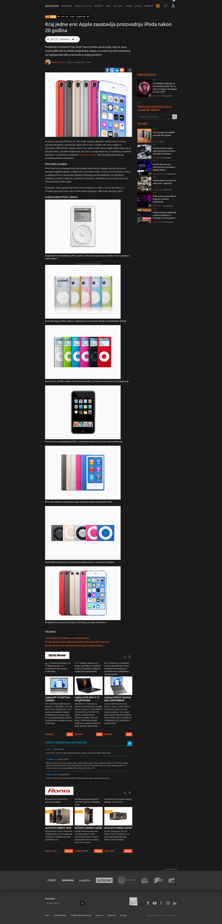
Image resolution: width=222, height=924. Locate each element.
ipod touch (65, 17)
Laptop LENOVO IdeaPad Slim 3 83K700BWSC (117, 699)
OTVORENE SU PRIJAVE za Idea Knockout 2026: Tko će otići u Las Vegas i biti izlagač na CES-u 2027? (165, 87)
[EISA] (133, 901)
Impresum (100, 915)
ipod (58, 17)
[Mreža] (85, 880)
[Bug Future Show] (127, 880)
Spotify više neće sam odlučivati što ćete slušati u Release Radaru (74, 645)
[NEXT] (129, 656)
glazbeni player (81, 17)
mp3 (88, 17)
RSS (47, 915)
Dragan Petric (157, 96)
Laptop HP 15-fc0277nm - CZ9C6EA (58, 699)
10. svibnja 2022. (62, 774)
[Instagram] (168, 903)
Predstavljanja (82, 6)
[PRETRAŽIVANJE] (165, 6)
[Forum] (51, 880)
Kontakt (123, 915)
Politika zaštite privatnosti (81, 915)
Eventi (138, 6)
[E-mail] (122, 70)
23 (149, 189)
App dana (118, 6)
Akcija (69, 851)
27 (149, 141)
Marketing (112, 915)
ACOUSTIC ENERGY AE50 (58, 828)
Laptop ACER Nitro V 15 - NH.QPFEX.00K (87, 699)
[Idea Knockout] (145, 880)
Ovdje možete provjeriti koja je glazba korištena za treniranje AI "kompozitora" (164, 215)
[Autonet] (104, 880)
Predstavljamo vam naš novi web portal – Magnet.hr (164, 181)
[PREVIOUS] (125, 656)
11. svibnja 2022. (57, 749)
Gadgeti (53, 17)
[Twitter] (112, 70)
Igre (108, 6)
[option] (59, 699)
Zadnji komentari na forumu (66, 742)
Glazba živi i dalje (88, 154)
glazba (72, 17)
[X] (161, 903)
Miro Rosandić (157, 190)
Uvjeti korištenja (59, 915)
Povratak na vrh (171, 869)
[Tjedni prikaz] (158, 6)
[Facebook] (107, 70)
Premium (149, 6)
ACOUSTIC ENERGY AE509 (88, 828)
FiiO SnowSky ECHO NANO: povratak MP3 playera (67, 638)
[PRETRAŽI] (174, 116)
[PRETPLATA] (82, 903)
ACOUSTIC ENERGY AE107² (118, 828)
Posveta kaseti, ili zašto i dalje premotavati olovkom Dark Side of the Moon (77, 641)
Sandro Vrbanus (58, 62)
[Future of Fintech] (172, 880)
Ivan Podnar (156, 158)
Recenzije (67, 6)
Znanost (98, 6)
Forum (129, 6)
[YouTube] (154, 903)
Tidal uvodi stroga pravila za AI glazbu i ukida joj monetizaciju (164, 199)
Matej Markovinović (159, 174)
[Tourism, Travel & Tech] (158, 880)
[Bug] (68, 880)
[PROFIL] (173, 6)
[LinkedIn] (117, 70)
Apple (47, 17)
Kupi (70, 734)
